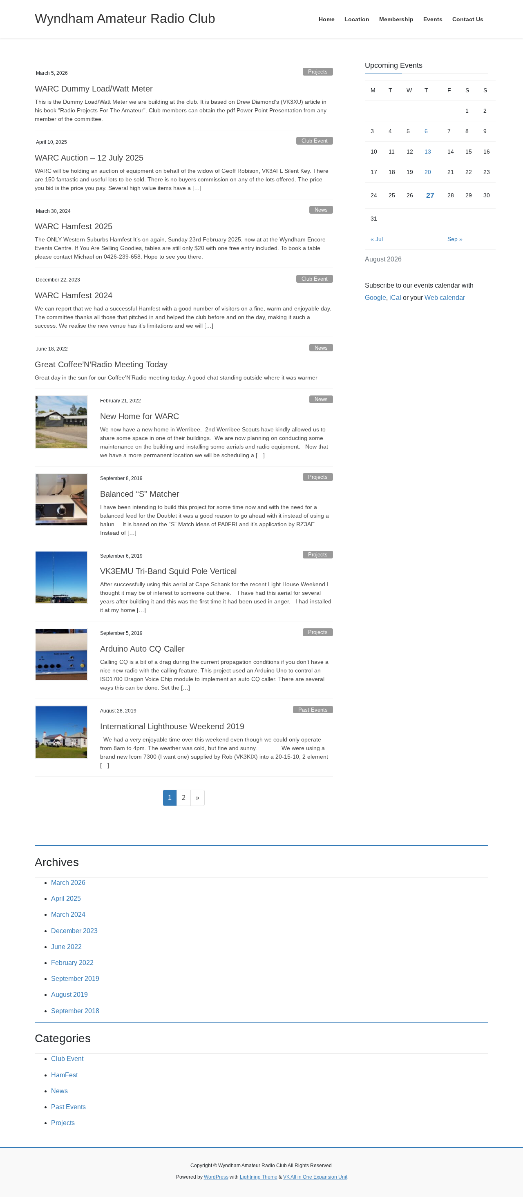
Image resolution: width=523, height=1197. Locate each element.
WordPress (216, 1177)
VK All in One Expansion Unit (315, 1177)
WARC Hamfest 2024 (73, 295)
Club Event (315, 141)
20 (428, 172)
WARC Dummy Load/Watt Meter (94, 88)
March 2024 (68, 914)
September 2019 (75, 978)
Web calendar (445, 297)
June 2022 (66, 946)
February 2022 (72, 962)
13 (428, 151)
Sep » (455, 239)
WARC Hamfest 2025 (73, 226)
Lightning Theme (258, 1177)
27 (430, 195)
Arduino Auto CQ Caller (142, 648)
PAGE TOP (503, 1154)
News (321, 210)
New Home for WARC (139, 416)
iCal (395, 297)
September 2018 (75, 1010)
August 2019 (69, 994)
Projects (318, 72)
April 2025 (66, 898)
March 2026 (68, 882)
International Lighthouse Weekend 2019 (172, 726)
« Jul (377, 239)
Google (375, 297)
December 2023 (74, 930)
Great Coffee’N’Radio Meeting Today (101, 364)
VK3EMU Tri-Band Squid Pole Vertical (168, 571)
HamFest (64, 1075)
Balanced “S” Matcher (139, 493)
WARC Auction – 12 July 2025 (89, 157)
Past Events (313, 710)
